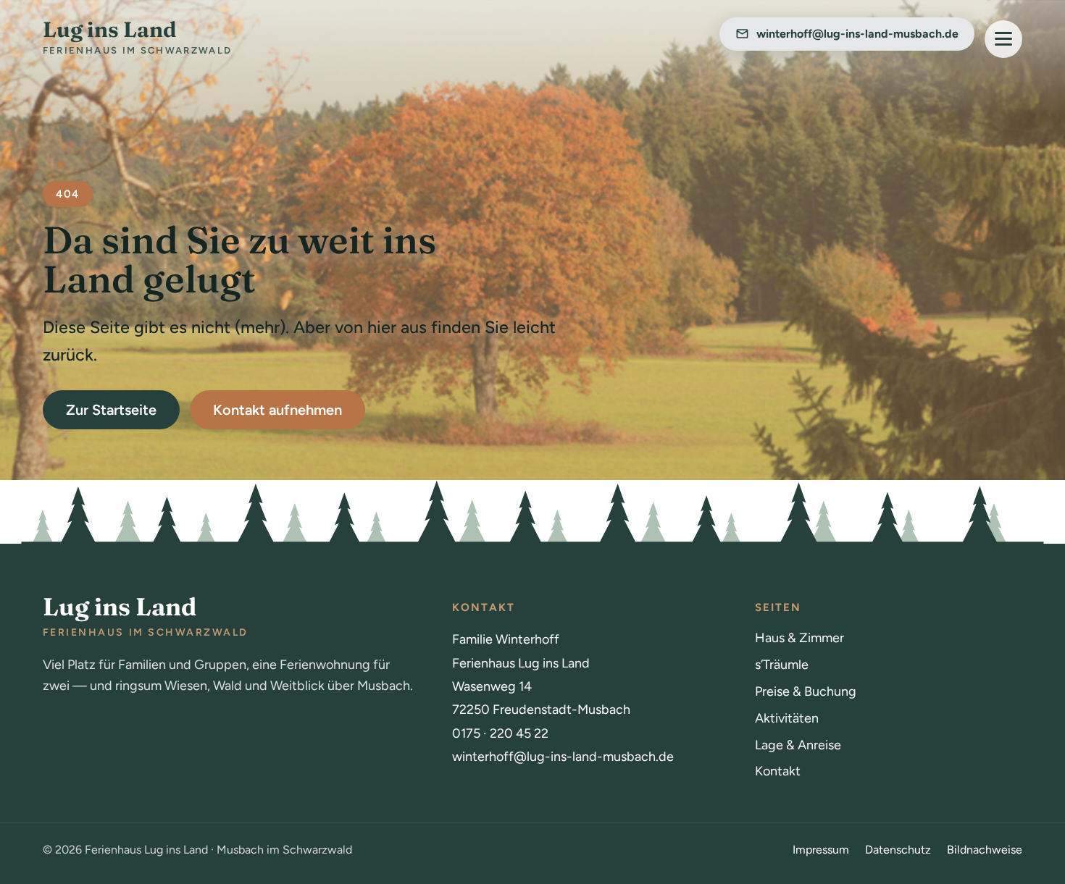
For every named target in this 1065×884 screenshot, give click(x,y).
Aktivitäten (787, 718)
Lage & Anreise (798, 745)
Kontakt (778, 771)
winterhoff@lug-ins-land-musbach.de (563, 757)
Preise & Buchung (805, 691)
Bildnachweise (984, 849)
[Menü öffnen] (1003, 39)
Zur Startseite (111, 409)
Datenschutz (898, 849)
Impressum (821, 849)
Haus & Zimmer (799, 638)
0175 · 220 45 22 (500, 733)
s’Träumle (782, 665)
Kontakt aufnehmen (277, 409)
